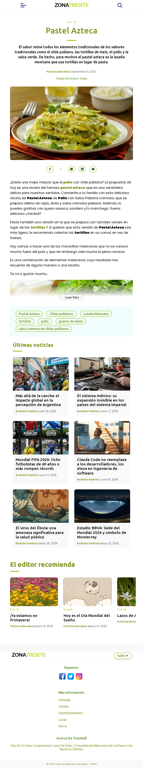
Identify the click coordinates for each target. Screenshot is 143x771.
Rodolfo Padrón (26, 411)
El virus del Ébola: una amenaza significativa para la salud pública (40, 532)
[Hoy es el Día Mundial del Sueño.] (87, 591)
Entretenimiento (70, 713)
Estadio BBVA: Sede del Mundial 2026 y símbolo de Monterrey (102, 532)
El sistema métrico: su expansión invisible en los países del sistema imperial (101, 400)
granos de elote (71, 321)
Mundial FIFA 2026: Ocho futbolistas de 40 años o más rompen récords (38, 464)
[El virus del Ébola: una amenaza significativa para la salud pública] (41, 506)
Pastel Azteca (29, 314)
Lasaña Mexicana (95, 314)
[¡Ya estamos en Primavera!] (34, 591)
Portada (64, 700)
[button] (49, 169)
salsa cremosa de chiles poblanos (44, 328)
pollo (67, 182)
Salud (67, 609)
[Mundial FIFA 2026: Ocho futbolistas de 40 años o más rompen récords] (41, 437)
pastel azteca (73, 187)
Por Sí (71, 22)
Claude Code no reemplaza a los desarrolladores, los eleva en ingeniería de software (102, 466)
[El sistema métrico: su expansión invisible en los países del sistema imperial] (102, 374)
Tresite (63, 706)
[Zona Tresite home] (28, 657)
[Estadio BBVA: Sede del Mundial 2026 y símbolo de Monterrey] (102, 506)
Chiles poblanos (61, 314)
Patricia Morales (57, 72)
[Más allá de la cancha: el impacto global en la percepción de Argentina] (41, 374)
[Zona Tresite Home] (71, 5)
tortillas (37, 227)
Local (62, 719)
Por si (62, 726)
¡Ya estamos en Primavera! (24, 617)
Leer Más (72, 297)
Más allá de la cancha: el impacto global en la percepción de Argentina (38, 400)
